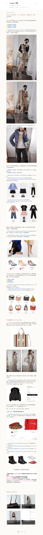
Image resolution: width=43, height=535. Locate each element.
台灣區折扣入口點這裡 (11, 169)
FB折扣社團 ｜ (12, 7)
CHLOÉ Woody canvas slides (14, 443)
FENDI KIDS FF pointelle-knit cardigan (15, 175)
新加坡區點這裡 (10, 282)
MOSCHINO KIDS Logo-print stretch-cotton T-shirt (18, 201)
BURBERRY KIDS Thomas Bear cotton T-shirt (17, 125)
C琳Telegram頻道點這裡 (12, 479)
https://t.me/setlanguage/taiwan (26, 480)
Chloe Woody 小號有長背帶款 (14, 322)
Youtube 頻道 (10, 477)
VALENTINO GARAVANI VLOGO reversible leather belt (20, 414)
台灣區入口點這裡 (10, 279)
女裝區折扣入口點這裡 (12, 24)
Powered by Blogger (22, 531)
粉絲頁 (14, 476)
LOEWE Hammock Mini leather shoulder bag (18, 288)
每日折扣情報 (11, 485)
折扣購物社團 (16, 473)
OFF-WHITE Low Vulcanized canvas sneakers (18, 451)
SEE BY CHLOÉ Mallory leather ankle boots (17, 446)
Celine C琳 (14, 3)
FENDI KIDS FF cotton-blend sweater (15, 177)
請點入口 (9, 411)
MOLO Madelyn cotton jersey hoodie (15, 199)
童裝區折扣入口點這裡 (12, 27)
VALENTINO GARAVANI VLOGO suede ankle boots (19, 448)
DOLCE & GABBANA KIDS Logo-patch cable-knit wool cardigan (21, 179)
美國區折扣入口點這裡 (11, 172)
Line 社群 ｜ (17, 7)
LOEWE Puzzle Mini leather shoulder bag (17, 290)
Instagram (9, 476)
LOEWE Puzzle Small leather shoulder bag (17, 284)
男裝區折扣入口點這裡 (12, 25)
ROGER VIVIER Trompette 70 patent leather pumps (18, 231)
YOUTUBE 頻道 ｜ (23, 7)
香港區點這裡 (9, 280)
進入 (11, 411)
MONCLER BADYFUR (12, 380)
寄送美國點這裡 (26, 232)
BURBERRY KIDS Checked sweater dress (16, 29)
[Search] (36, 3)
